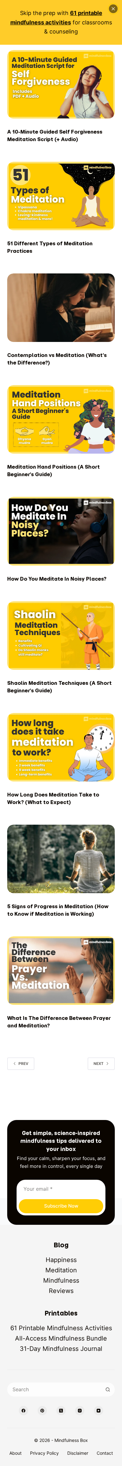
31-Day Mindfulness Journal (61, 1348)
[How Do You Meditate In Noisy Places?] (60, 531)
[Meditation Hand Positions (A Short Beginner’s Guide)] (60, 419)
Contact (105, 1453)
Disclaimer (77, 1453)
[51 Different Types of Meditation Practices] (60, 196)
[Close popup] (113, 8)
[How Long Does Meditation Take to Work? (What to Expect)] (60, 747)
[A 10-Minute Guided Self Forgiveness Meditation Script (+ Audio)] (60, 84)
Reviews (61, 1291)
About (15, 1453)
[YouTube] (98, 1410)
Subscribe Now (61, 1206)
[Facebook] (23, 1410)
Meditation (61, 1270)
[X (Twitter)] (61, 1410)
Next (99, 1063)
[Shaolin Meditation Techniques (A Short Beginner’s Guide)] (60, 635)
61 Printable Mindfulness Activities (61, 1328)
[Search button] (107, 1389)
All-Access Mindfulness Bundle (61, 1338)
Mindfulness (61, 1280)
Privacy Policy (44, 1453)
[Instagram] (79, 1410)
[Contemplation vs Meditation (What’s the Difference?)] (60, 307)
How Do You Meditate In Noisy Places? (56, 579)
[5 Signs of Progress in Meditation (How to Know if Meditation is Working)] (60, 859)
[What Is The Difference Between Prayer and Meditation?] (60, 970)
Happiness (61, 1260)
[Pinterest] (42, 1410)
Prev (23, 1063)
